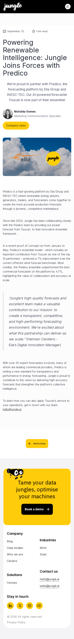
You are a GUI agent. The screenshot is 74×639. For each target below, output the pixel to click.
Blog (10, 541)
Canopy (12, 582)
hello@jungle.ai (12, 409)
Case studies (15, 548)
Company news (16, 125)
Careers (12, 561)
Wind (43, 548)
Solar (43, 554)
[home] (12, 7)
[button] (68, 6)
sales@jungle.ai (49, 586)
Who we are (15, 554)
